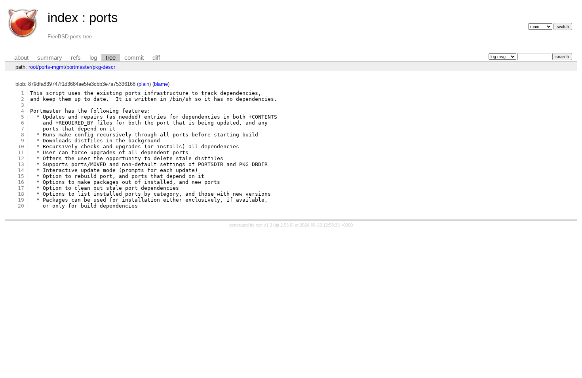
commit (134, 58)
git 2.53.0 (283, 225)
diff (156, 58)
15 (21, 176)
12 (21, 158)
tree (111, 58)
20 (21, 206)
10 (21, 146)
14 (21, 170)
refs (76, 58)
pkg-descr (104, 67)
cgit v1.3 (264, 225)
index (63, 17)
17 (21, 188)
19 (21, 200)
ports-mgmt (52, 67)
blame (161, 84)
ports (103, 17)
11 (21, 152)
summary (49, 58)
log (93, 58)
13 (21, 164)
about (21, 58)
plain (144, 84)
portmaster (79, 67)
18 (21, 194)
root (33, 67)
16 (21, 182)
